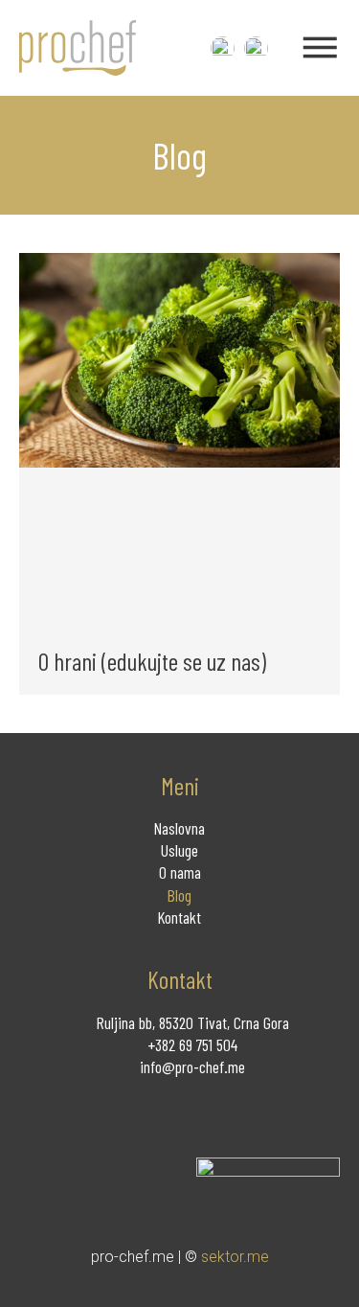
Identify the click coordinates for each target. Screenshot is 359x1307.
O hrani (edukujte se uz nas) (152, 661)
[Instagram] (69, 1107)
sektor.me (235, 1257)
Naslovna (179, 827)
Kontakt (179, 917)
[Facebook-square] (31, 1107)
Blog (179, 895)
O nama (180, 872)
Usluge (179, 850)
